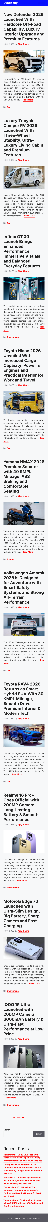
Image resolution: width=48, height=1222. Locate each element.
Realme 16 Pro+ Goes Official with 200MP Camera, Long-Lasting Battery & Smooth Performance (21, 807)
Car (8, 107)
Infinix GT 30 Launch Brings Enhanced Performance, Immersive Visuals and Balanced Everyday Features (21, 251)
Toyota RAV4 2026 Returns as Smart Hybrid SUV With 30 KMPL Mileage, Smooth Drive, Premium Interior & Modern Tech (23, 699)
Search (6, 1130)
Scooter (10, 559)
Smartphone (13, 337)
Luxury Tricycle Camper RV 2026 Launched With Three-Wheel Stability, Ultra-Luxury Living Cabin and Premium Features (23, 137)
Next (20, 1117)
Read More (28, 100)
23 (14, 1117)
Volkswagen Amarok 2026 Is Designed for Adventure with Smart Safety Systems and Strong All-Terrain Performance (23, 587)
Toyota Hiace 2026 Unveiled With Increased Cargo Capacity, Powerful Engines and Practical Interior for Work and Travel (23, 365)
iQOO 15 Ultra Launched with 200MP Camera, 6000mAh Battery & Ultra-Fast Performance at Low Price (23, 1019)
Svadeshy (10, 3)
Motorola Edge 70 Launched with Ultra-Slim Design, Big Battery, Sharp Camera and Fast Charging (21, 913)
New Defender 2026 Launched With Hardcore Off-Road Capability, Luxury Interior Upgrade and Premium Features (24, 26)
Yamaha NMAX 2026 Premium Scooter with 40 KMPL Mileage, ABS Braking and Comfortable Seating (23, 476)
